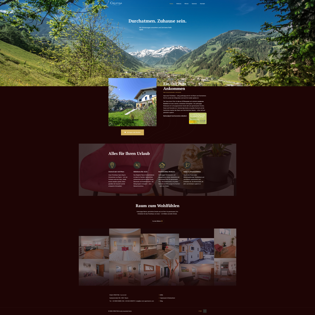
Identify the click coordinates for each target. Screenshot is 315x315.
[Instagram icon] (200, 311)
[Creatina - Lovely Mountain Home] (116, 3)
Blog (161, 301)
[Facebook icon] (199, 311)
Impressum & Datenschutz (167, 298)
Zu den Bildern (156, 221)
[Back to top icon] (205, 311)
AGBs (161, 295)
